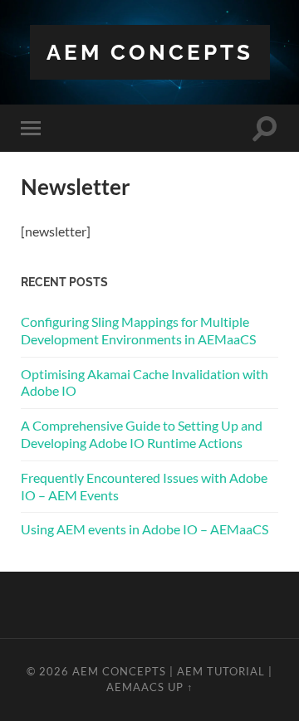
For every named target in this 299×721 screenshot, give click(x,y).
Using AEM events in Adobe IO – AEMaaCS (144, 529)
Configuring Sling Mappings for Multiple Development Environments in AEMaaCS (138, 330)
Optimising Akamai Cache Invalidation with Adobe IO (144, 382)
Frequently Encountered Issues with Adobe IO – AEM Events (144, 486)
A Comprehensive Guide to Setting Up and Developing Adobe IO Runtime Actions (141, 434)
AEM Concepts (150, 52)
